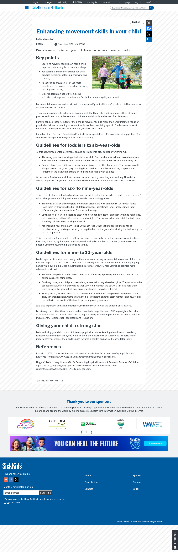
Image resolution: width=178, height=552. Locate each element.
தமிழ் (127, 2)
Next (91, 431)
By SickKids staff (45, 39)
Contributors (91, 482)
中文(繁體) (77, 2)
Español (106, 2)
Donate (137, 482)
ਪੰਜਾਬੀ (148, 2)
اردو (117, 2)
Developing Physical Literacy (78, 134)
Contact (89, 488)
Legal (6, 502)
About (88, 475)
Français (48, 2)
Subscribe (45, 492)
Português (92, 2)
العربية (138, 2)
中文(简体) (62, 2)
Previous (81, 431)
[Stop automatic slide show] (86, 431)
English (36, 2)
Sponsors (138, 475)
